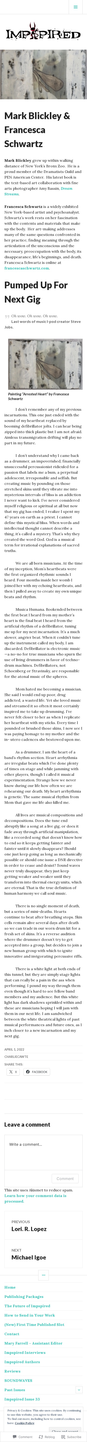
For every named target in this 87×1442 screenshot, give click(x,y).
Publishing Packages (23, 1296)
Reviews (12, 1371)
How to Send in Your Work (29, 1315)
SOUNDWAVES (18, 1380)
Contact (11, 1334)
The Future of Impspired (27, 1306)
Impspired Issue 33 (22, 1399)
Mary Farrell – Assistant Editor (33, 1343)
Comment (65, 1178)
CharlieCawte (16, 1057)
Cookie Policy (24, 1423)
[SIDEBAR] (43, 1275)
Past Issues (14, 1389)
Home (10, 1287)
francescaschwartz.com (26, 268)
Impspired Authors (22, 1361)
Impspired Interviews (24, 1352)
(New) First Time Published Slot (34, 1324)
